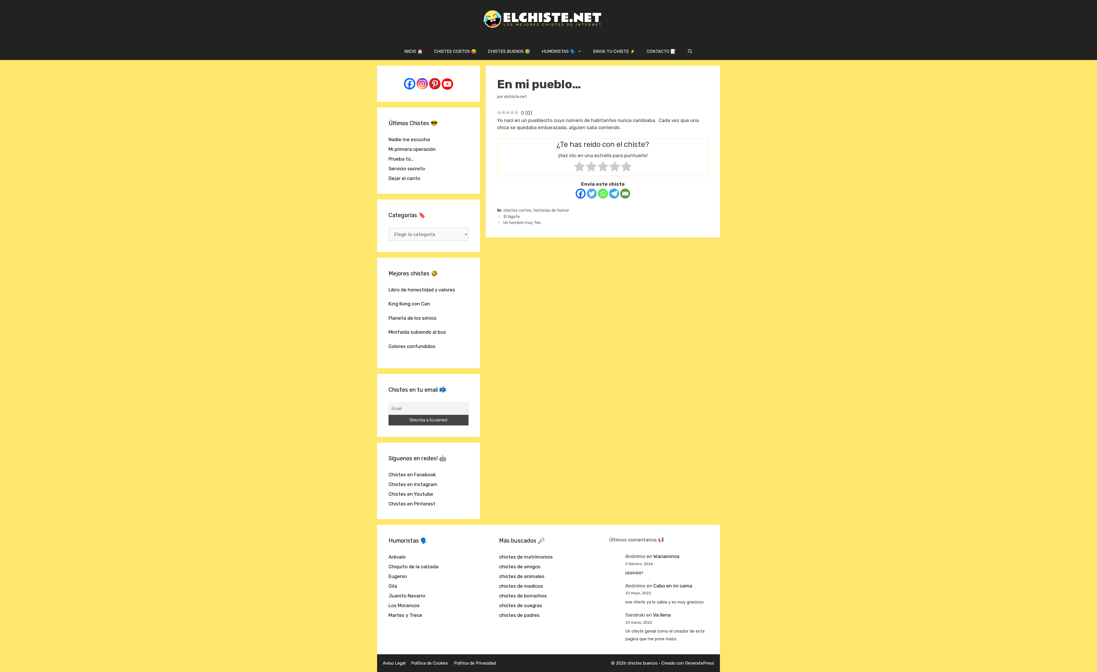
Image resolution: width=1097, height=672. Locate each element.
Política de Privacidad (475, 663)
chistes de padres (519, 615)
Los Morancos (404, 605)
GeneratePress (699, 663)
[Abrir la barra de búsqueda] (690, 51)
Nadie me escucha (409, 139)
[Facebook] (581, 194)
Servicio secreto (407, 168)
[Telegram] (614, 194)
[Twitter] (592, 194)
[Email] (625, 194)
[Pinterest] (435, 83)
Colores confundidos (412, 346)
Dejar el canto (404, 178)
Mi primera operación (412, 149)
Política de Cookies (429, 663)
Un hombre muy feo (522, 222)
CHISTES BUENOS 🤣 (509, 51)
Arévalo (397, 557)
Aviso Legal (394, 663)
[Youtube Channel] (447, 84)
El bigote (511, 216)
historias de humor (551, 210)
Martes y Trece (405, 615)
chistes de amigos (520, 566)
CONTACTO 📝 (661, 51)
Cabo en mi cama (672, 586)
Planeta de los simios (413, 318)
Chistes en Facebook (412, 474)
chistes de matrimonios (526, 557)
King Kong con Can (409, 304)
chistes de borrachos (523, 596)
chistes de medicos (521, 586)
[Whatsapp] (603, 194)
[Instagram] (422, 83)
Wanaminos (666, 556)
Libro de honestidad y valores (422, 290)
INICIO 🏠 (413, 51)
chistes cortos (517, 210)
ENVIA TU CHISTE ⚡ (614, 51)
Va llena (662, 615)
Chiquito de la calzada (414, 566)
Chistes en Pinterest (412, 504)
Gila (393, 586)
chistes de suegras (520, 605)
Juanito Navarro (407, 596)
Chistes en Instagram (413, 484)
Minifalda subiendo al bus (417, 332)
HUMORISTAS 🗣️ (558, 51)
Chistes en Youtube (411, 494)
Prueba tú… (401, 159)
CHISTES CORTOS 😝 (455, 51)
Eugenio (398, 576)
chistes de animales (522, 576)
